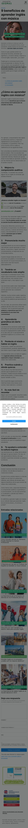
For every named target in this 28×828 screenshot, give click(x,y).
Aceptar (14, 421)
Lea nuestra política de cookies (14, 416)
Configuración (14, 424)
